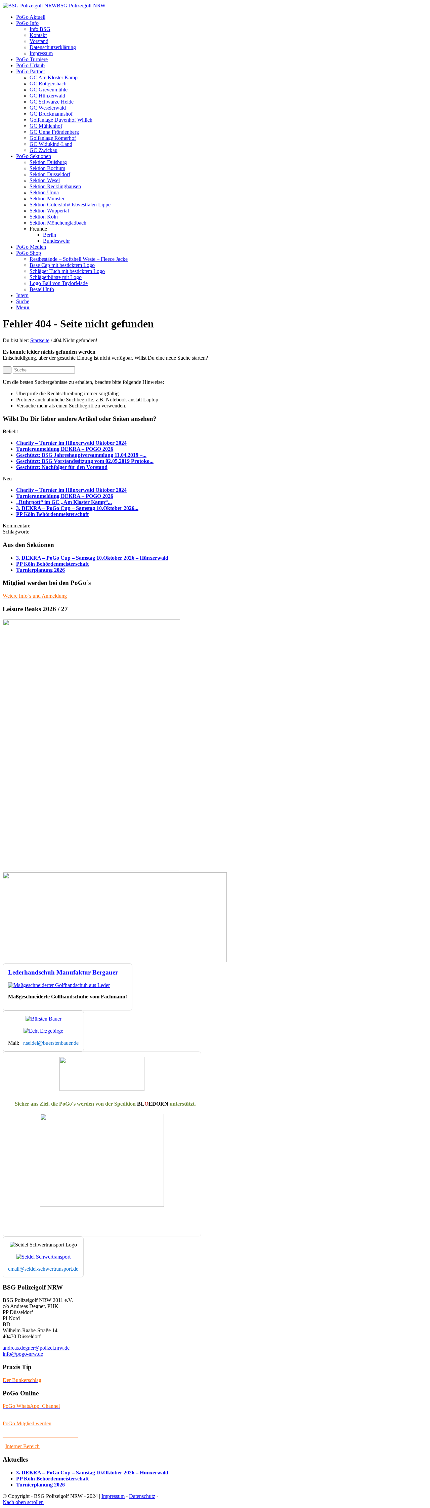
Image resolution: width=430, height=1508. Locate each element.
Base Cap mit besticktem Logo (62, 265)
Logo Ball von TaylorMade (59, 283)
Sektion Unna (44, 192)
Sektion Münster (47, 198)
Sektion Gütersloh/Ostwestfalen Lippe (70, 204)
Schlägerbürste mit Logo (56, 277)
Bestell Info (42, 289)
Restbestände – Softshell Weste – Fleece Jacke (79, 259)
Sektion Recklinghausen (55, 186)
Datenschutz (142, 1496)
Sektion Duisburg (48, 162)
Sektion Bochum (47, 168)
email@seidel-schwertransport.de (43, 1269)
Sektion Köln (44, 217)
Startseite (39, 340)
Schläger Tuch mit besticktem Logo (67, 271)
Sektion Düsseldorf (50, 174)
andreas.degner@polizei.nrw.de (36, 1348)
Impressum (113, 1496)
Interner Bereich (22, 1446)
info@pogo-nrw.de (23, 1354)
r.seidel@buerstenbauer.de (51, 1043)
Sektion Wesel (45, 180)
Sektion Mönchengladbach (58, 223)
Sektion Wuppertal (49, 210)
